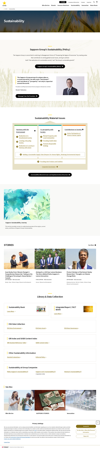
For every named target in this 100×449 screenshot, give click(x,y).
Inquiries (89, 2)
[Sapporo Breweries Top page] (4, 3)
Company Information (73, 2)
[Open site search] (94, 2)
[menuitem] (45, 5)
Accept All (86, 426)
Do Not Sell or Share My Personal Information (20, 437)
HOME (6, 9)
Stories (63, 2)
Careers (83, 2)
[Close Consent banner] (98, 422)
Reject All (86, 436)
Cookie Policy (7, 442)
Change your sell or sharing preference (12, 438)
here (35, 430)
